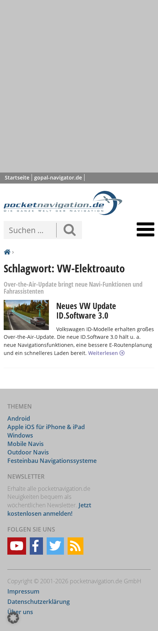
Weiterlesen (103, 352)
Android (18, 418)
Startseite (17, 177)
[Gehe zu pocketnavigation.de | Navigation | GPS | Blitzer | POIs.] (7, 252)
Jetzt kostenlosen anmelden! (49, 509)
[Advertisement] (79, 86)
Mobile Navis (25, 444)
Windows (20, 435)
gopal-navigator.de (58, 177)
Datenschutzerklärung (38, 602)
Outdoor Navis (28, 452)
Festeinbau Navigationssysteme (52, 461)
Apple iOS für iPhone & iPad (46, 427)
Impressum (23, 591)
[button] (13, 618)
